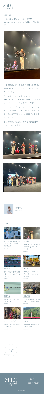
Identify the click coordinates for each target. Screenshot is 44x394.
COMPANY (31, 379)
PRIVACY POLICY (33, 383)
